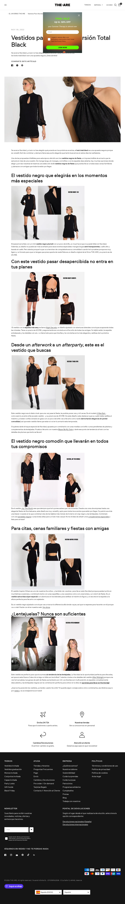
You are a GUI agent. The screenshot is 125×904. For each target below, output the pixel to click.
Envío (36, 776)
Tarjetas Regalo (40, 787)
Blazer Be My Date (65, 429)
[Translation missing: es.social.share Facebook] (12, 65)
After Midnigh (98, 677)
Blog (65, 798)
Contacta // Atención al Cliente (47, 790)
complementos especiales (98, 517)
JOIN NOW (62, 47)
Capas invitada (10, 780)
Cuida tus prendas (70, 776)
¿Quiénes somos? (70, 766)
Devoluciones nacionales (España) (77, 821)
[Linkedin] (35, 855)
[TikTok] (30, 854)
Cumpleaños (68, 790)
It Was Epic (101, 413)
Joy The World (27, 508)
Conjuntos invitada (12, 776)
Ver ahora (46, 607)
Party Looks (9, 783)
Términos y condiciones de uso (105, 766)
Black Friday (9, 790)
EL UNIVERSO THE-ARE (17, 14)
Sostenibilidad (69, 773)
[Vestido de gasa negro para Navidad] (48, 382)
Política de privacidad (101, 769)
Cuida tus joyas (69, 780)
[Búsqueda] (115, 5)
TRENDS (8, 761)
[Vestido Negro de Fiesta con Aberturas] (47, 299)
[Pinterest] (24, 855)
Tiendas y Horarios (41, 766)
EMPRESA (67, 761)
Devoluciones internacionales (75, 824)
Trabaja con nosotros (71, 801)
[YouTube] (18, 855)
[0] (119, 5)
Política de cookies (100, 773)
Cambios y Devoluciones (44, 780)
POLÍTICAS (97, 761)
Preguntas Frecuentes (43, 769)
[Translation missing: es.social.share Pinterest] (22, 65)
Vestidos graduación (13, 769)
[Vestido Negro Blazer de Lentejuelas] (47, 479)
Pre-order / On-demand (44, 783)
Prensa (66, 794)
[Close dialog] (79, 15)
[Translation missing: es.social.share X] (17, 65)
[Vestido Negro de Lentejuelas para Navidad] (47, 643)
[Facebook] (7, 855)
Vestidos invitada (11, 766)
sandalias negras (24, 517)
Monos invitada (10, 773)
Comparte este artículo (23, 61)
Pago (36, 773)
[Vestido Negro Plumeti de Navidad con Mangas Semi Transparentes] (47, 213)
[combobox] (48, 892)
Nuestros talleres (70, 769)
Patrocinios (67, 783)
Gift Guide (8, 787)
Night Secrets (51, 327)
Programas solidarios (72, 787)
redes (16, 691)
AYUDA (37, 761)
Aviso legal (96, 776)
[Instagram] (13, 855)
